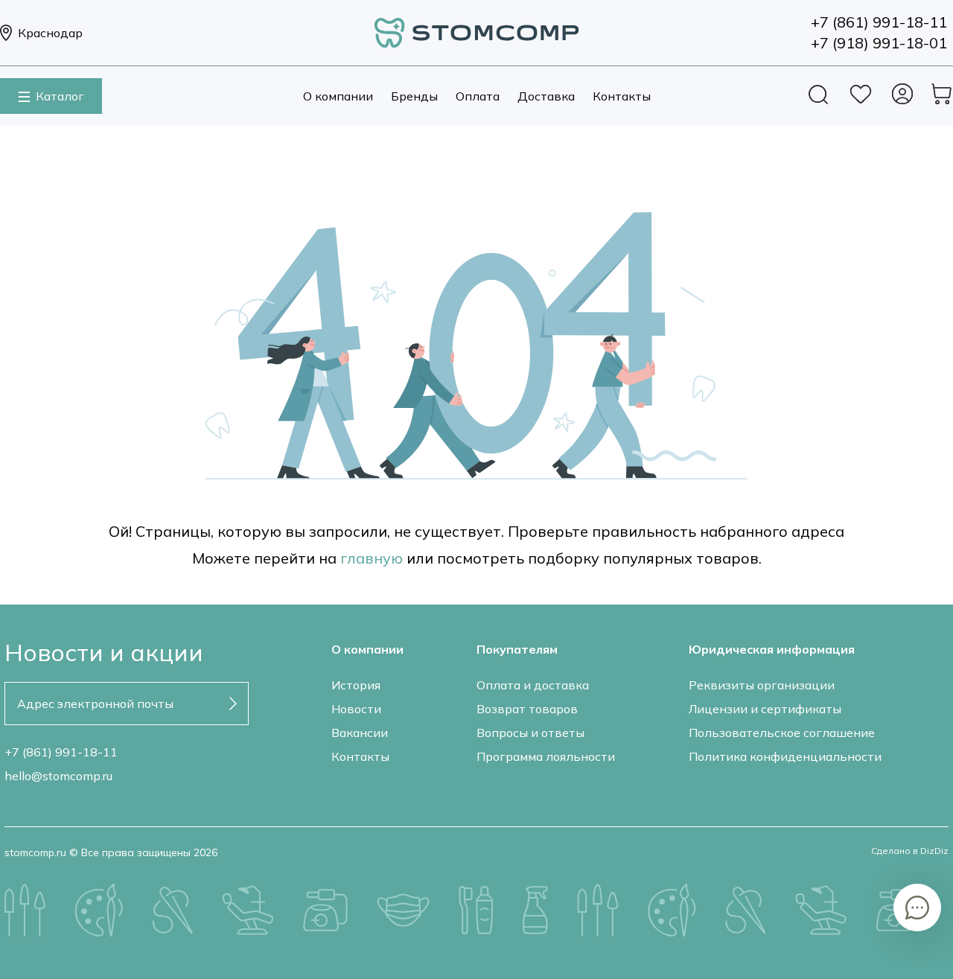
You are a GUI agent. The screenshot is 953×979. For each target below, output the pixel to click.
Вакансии (359, 732)
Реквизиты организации (762, 684)
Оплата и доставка (532, 684)
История (355, 684)
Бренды (414, 96)
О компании (338, 96)
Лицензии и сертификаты (765, 708)
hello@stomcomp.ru (58, 775)
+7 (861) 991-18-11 (61, 751)
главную (371, 558)
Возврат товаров (527, 708)
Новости (356, 708)
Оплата (478, 96)
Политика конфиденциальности (785, 756)
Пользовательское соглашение (782, 732)
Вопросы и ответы (530, 732)
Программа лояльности (545, 756)
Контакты (622, 96)
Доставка (546, 96)
